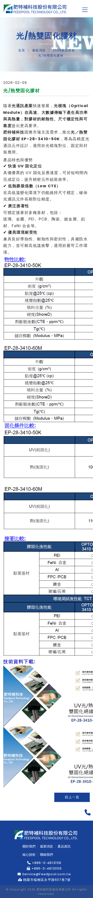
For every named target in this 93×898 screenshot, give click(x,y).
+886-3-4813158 (46, 863)
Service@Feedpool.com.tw (46, 874)
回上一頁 (72, 797)
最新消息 (39, 50)
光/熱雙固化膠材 (50, 55)
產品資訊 (64, 846)
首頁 (21, 50)
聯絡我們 (46, 855)
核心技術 (28, 855)
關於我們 (28, 846)
